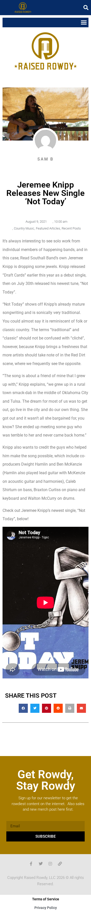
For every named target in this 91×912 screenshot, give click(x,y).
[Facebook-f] (31, 864)
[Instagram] (50, 864)
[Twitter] (41, 864)
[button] (86, 8)
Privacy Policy (45, 908)
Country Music (24, 228)
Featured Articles (48, 228)
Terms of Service (45, 899)
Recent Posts (71, 228)
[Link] (60, 864)
